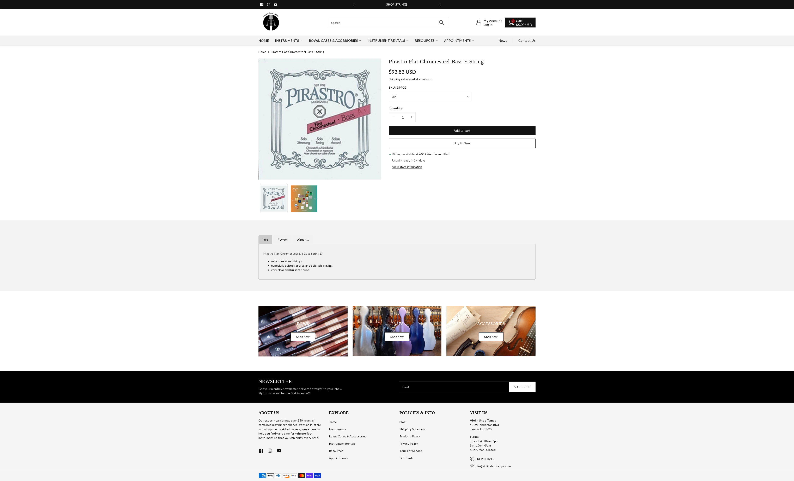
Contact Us (527, 40)
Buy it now (462, 143)
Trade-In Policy (409, 436)
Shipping (394, 79)
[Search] (441, 22)
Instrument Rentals (386, 40)
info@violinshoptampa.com (493, 466)
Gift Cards (406, 458)
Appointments (457, 40)
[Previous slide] (353, 4)
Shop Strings (397, 4)
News (503, 40)
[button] (520, 22)
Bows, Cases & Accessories (333, 40)
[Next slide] (440, 4)
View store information (407, 167)
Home (262, 51)
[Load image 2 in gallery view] (304, 198)
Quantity (395, 108)
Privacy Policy (408, 443)
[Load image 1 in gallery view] (273, 198)
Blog (402, 422)
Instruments (287, 40)
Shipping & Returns (412, 429)
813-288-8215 (484, 459)
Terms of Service (410, 450)
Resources (424, 40)
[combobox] (388, 22)
